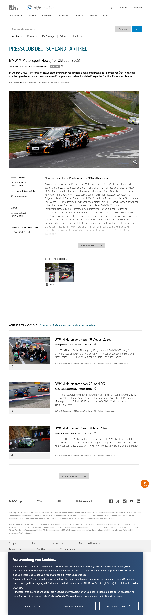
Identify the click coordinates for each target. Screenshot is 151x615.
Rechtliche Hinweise (89, 543)
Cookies (41, 549)
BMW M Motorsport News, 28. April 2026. (81, 383)
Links (35, 543)
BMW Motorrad (84, 501)
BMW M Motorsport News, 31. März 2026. (81, 428)
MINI (59, 501)
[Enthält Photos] (12, 367)
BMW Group (15, 501)
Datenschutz (15, 549)
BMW (39, 501)
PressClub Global (22, 232)
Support (13, 543)
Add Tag (123, 28)
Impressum (58, 543)
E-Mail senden (21, 196)
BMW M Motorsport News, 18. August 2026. (83, 339)
